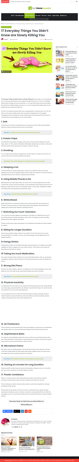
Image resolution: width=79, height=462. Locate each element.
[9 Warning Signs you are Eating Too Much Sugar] (60, 53)
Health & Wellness (29, 15)
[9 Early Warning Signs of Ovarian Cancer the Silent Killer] (60, 101)
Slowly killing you (27, 404)
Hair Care (44, 15)
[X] (12, 427)
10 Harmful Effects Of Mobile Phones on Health (24, 194)
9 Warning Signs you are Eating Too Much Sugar (71, 53)
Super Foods (55, 15)
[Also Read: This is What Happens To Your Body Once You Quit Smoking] (24, 161)
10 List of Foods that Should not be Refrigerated (26, 448)
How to (49, 15)
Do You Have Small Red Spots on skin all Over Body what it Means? (71, 68)
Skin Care (38, 15)
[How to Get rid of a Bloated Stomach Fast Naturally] (60, 94)
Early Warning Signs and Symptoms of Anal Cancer (22, 1)
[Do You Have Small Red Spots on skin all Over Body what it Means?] (60, 68)
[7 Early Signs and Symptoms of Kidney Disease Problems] (60, 86)
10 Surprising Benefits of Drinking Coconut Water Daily (44, 448)
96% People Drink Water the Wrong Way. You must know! (27, 359)
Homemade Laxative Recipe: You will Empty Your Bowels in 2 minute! (71, 78)
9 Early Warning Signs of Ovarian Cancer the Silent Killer (71, 100)
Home (12, 15)
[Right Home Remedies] (39, 8)
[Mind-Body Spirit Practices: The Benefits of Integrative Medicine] (9, 441)
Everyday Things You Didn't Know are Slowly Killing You (27, 401)
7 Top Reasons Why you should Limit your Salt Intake (24, 132)
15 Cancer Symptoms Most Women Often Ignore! (24, 276)
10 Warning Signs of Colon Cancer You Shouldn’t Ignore (70, 60)
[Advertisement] (26, 87)
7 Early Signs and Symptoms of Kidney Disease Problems (71, 86)
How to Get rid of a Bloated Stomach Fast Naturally (70, 93)
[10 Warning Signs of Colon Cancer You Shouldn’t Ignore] (60, 60)
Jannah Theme (8, 460)
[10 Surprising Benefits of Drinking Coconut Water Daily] (44, 441)
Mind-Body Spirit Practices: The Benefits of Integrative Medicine (8, 448)
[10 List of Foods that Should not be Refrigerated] (26, 441)
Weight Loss (63, 15)
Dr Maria (6, 39)
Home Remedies (19, 15)
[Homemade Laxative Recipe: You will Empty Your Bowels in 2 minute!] (60, 77)
